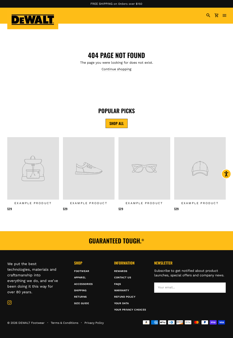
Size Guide (81, 303)
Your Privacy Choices (130, 309)
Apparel (80, 277)
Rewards (120, 271)
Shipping (80, 290)
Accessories (83, 284)
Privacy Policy (94, 323)
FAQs (117, 284)
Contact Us (122, 277)
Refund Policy (125, 296)
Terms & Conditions (64, 323)
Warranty (121, 290)
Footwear (81, 271)
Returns (80, 296)
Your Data (121, 303)
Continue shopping (116, 69)
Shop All (116, 123)
